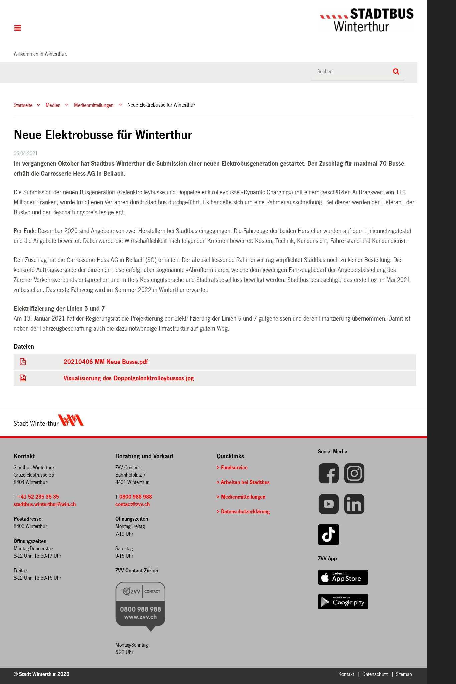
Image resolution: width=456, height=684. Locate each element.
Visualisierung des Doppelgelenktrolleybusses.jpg (129, 378)
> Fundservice (232, 467)
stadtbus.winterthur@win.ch (45, 504)
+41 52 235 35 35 (38, 497)
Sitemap (404, 674)
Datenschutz (375, 674)
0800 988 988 (135, 497)
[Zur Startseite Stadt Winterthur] (49, 424)
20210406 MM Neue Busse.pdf (106, 362)
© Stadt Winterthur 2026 (41, 674)
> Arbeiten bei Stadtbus (243, 482)
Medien (53, 105)
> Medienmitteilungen (241, 497)
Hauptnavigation (17, 28)
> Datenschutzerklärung (243, 511)
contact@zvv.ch (132, 504)
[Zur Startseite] (229, 20)
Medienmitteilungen (94, 105)
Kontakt (346, 674)
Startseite (23, 105)
